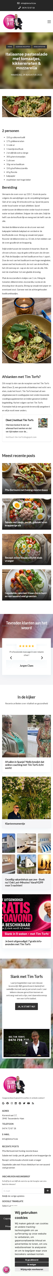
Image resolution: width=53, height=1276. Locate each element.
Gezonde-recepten (23, 46)
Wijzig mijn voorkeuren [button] (31, 1269)
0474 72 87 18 (9, 1128)
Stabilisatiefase (39, 46)
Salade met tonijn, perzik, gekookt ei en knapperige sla (26, 1155)
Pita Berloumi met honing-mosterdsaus (20, 1151)
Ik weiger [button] (31, 1264)
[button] (42, 657)
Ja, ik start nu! (26, 1006)
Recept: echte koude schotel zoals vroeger (21, 1160)
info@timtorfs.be (10, 1139)
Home (10, 46)
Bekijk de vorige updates (13, 1196)
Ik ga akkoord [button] (31, 1260)
